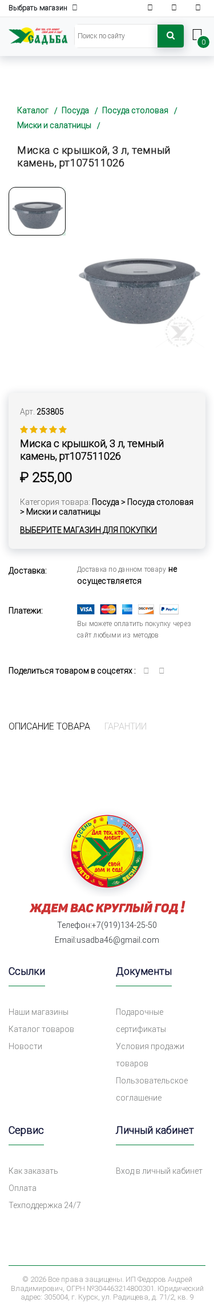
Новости (25, 1046)
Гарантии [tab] (125, 726)
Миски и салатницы (54, 125)
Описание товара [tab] (49, 726)
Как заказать (33, 1170)
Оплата (23, 1188)
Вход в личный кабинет (159, 1170)
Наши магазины (38, 1012)
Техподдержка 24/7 (45, 1205)
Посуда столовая (135, 110)
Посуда (75, 110)
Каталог (33, 110)
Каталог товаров (41, 1029)
